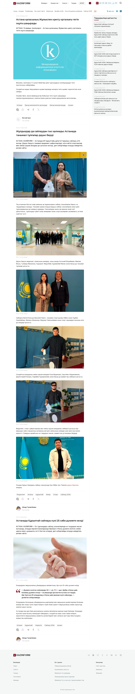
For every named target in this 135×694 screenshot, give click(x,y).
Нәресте (38, 625)
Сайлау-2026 (88, 11)
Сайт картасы (100, 666)
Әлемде (16, 680)
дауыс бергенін (73, 485)
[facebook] (102, 655)
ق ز (113, 3)
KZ (97, 3)
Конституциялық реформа (73, 11)
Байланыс (99, 669)
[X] (38, 109)
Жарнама (99, 673)
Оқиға (15, 666)
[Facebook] (33, 109)
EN (106, 3)
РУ (103, 3)
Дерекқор (49, 11)
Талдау (73, 3)
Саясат (15, 669)
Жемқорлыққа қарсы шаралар (64, 677)
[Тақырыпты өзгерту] (91, 3)
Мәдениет (21, 494)
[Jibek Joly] (111, 11)
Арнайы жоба (58, 11)
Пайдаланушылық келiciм (63, 666)
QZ (100, 3)
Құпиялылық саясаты (62, 669)
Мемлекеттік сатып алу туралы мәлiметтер (69, 680)
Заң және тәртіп (39, 11)
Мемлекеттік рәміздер (62, 673)
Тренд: (15, 11)
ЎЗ (116, 3)
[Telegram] (28, 109)
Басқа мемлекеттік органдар (36, 105)
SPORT (82, 3)
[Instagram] (17, 109)
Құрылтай (39, 494)
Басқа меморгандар (57, 105)
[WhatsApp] (22, 109)
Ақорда (21, 11)
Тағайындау (29, 11)
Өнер (48, 494)
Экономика (17, 677)
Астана (19, 105)
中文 (109, 3)
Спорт (55, 494)
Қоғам (70, 105)
